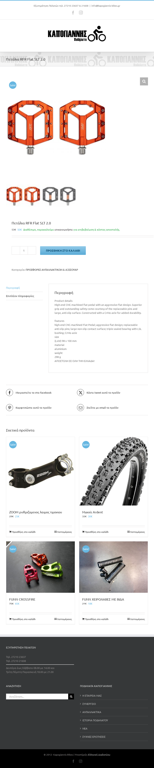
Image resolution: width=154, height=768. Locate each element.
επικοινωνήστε (64, 229)
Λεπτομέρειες (64, 531)
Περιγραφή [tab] (13, 287)
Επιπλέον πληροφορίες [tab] (20, 296)
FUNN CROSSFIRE (22, 599)
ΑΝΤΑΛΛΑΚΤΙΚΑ (91, 712)
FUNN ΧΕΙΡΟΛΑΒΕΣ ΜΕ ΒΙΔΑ (103, 599)
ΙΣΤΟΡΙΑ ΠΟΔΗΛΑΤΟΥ (95, 720)
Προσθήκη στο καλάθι (63, 250)
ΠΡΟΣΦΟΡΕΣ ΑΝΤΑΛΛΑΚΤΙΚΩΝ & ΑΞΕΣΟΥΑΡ (52, 269)
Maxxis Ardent (92, 512)
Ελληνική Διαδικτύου (99, 754)
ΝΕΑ (84, 728)
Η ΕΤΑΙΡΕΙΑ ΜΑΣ (92, 695)
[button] (144, 81)
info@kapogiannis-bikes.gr (105, 5)
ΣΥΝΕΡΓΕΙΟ (89, 703)
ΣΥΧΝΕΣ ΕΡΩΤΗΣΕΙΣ (93, 736)
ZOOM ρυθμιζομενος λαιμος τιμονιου (35, 512)
